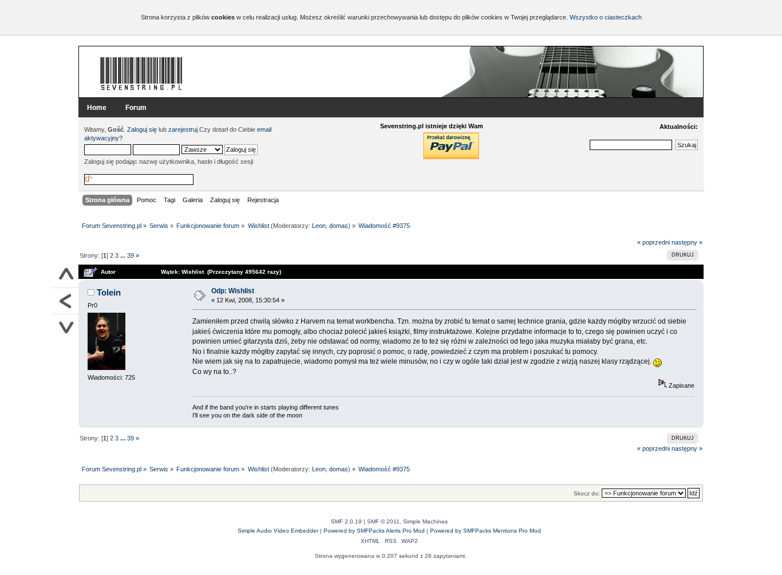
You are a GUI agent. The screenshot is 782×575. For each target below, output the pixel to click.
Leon (319, 225)
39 (130, 255)
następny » (687, 242)
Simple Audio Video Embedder (278, 530)
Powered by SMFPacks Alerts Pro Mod (374, 530)
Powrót (65, 301)
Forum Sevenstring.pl (141, 73)
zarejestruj (183, 129)
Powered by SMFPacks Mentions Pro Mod (485, 530)
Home (96, 108)
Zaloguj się (142, 129)
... (123, 255)
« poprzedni (653, 242)
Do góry (65, 275)
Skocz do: (587, 493)
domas (338, 225)
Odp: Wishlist (232, 291)
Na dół (65, 327)
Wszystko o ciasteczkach (606, 17)
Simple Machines (425, 521)
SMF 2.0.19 (346, 521)
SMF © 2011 (383, 521)
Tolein (109, 292)
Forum (136, 108)
